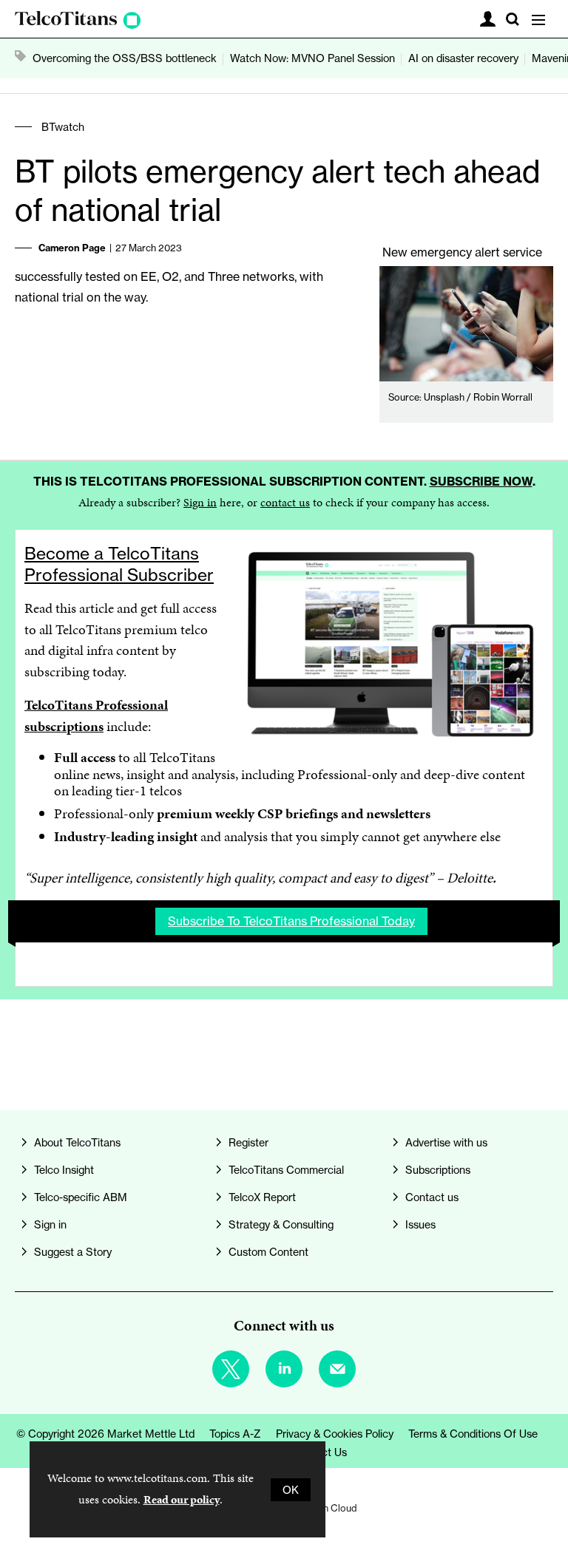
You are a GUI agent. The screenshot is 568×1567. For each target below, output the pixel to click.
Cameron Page (72, 248)
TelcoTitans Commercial (286, 1169)
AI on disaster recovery (463, 58)
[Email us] (337, 1369)
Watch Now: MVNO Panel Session (312, 58)
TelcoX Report (262, 1197)
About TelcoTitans (77, 1142)
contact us (285, 502)
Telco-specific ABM (80, 1197)
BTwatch (62, 126)
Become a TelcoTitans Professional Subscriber (119, 564)
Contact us (432, 1197)
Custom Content (268, 1251)
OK (291, 1489)
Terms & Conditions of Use (473, 1433)
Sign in (200, 502)
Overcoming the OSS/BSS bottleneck (125, 58)
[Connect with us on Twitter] (231, 1369)
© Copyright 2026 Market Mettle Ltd (105, 1433)
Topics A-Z (235, 1433)
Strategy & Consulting (281, 1224)
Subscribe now (481, 481)
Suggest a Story (73, 1251)
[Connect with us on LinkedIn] (284, 1369)
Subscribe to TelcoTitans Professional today (291, 921)
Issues (420, 1224)
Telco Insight (64, 1169)
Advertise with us (446, 1142)
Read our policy (181, 1499)
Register (248, 1142)
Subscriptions (437, 1169)
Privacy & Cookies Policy (334, 1433)
